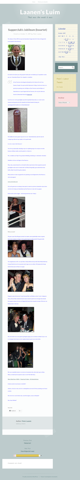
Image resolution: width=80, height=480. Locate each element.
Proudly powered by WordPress (30, 476)
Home (33, 2)
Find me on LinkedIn (43, 2)
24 (69, 48)
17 (69, 45)
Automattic (54, 476)
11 (73, 42)
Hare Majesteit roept (27, 450)
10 (69, 42)
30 (66, 52)
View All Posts (20, 423)
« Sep (59, 56)
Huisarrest (27, 441)
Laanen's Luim (40, 12)
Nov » (63, 56)
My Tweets (60, 87)
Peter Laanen (37, 34)
